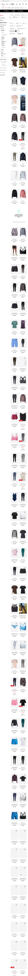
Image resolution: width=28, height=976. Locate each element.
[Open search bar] (25, 8)
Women (3, 4)
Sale (17, 23)
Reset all (21, 33)
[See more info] (14, 53)
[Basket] (26, 4)
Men (7, 4)
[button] (16, 17)
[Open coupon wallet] (13, 4)
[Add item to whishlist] (16, 38)
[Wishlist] (23, 4)
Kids (10, 4)
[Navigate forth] (23, 8)
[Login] (17, 4)
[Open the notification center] (20, 4)
